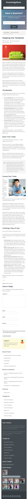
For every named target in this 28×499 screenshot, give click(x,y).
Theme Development (15, 32)
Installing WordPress (15, 385)
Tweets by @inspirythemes (8, 464)
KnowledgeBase (13, 2)
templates (7, 283)
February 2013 (7, 392)
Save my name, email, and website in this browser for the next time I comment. (14, 331)
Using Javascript (7, 358)
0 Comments (6, 42)
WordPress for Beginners (9, 413)
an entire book (14, 93)
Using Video (6, 363)
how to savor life (15, 139)
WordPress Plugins (8, 415)
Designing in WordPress (9, 402)
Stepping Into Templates (13, 38)
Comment (4, 294)
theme (11, 283)
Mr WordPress (7, 385)
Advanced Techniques (8, 399)
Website (4, 323)
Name (4, 310)
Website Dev (6, 410)
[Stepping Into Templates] (14, 53)
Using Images (6, 360)
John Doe (6, 373)
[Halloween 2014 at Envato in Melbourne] (4, 472)
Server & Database (8, 405)
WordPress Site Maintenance (10, 366)
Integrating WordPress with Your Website (12, 355)
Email (3, 317)
